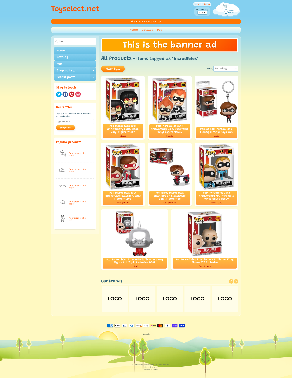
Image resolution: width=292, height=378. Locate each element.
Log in (197, 4)
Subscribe (65, 128)
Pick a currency (202, 10)
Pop (159, 29)
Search (146, 334)
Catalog (147, 29)
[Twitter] (59, 94)
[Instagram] (78, 94)
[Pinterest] (71, 94)
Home (134, 29)
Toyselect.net (75, 9)
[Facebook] (65, 94)
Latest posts (76, 78)
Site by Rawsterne (150, 367)
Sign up (207, 4)
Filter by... (113, 68)
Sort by (210, 68)
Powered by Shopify (151, 369)
